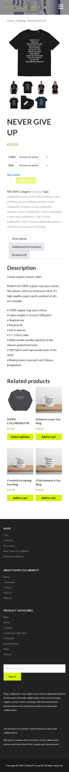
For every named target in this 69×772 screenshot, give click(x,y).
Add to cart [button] (49, 436)
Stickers (8, 654)
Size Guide (13, 174)
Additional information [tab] (26, 247)
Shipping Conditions (14, 556)
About (7, 576)
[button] (61, 7)
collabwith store (16, 196)
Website (8, 598)
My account (9, 545)
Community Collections (15, 633)
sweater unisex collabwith (36, 206)
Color (12, 157)
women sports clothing (31, 226)
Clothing (20, 20)
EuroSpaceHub (11, 643)
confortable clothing (40, 196)
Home (10, 20)
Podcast (8, 592)
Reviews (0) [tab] (19, 255)
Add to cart (26, 180)
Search (12, 676)
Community (9, 582)
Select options (20, 436)
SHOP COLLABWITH (21, 6)
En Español (9, 638)
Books (7, 622)
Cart (6, 535)
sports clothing (27, 201)
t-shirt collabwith (50, 211)
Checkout (8, 540)
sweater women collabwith (23, 211)
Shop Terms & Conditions (16, 551)
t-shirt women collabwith (35, 221)
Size (11, 165)
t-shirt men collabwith (20, 216)
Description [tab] (19, 238)
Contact (8, 587)
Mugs (6, 649)
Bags (6, 617)
